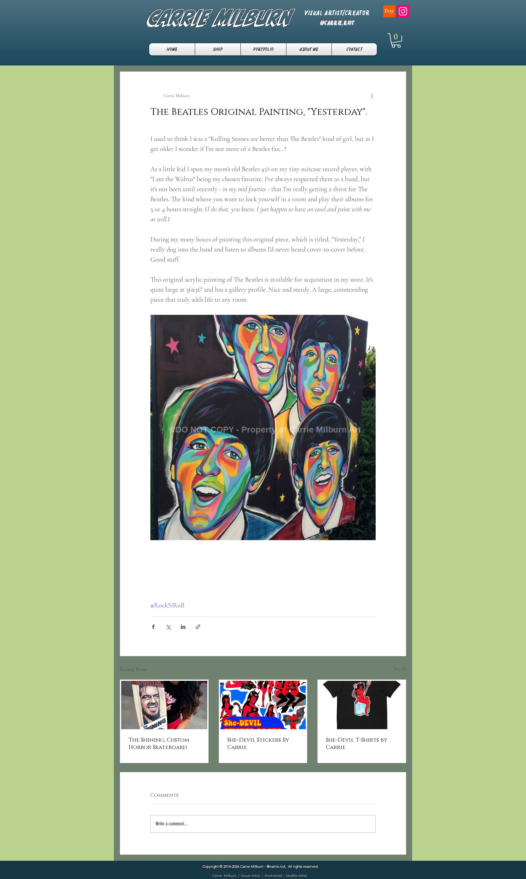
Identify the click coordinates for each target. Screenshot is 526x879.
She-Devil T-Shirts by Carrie (356, 744)
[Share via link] (198, 627)
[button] (396, 40)
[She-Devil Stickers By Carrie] (263, 705)
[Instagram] (403, 11)
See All (400, 668)
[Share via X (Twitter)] (168, 627)
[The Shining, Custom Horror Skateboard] (164, 705)
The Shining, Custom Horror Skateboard (158, 744)
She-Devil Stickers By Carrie (258, 744)
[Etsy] (389, 11)
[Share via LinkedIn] (183, 627)
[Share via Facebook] (153, 627)
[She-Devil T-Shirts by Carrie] (362, 705)
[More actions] (372, 96)
